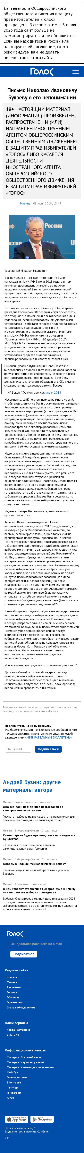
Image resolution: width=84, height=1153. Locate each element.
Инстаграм (14, 1092)
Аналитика (14, 987)
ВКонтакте (14, 1082)
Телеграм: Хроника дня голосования (30, 1067)
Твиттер (12, 1087)
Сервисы (12, 992)
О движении (14, 1002)
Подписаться (48, 749)
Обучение (13, 997)
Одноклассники (17, 1077)
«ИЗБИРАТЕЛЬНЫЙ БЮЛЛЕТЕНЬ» (48, 737)
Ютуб (10, 1097)
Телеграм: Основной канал (24, 1057)
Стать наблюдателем (21, 1007)
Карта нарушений (18, 1030)
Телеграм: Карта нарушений (25, 1062)
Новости (12, 977)
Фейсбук (12, 1072)
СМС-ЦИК (13, 1035)
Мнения (12, 982)
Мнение (25, 203)
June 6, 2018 (53, 392)
